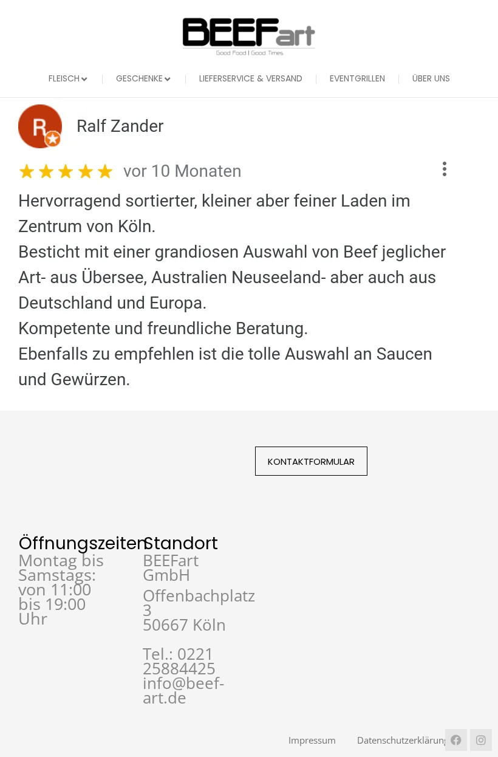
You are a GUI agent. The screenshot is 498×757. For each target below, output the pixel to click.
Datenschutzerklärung (403, 740)
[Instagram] (481, 740)
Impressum (312, 740)
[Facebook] (456, 740)
